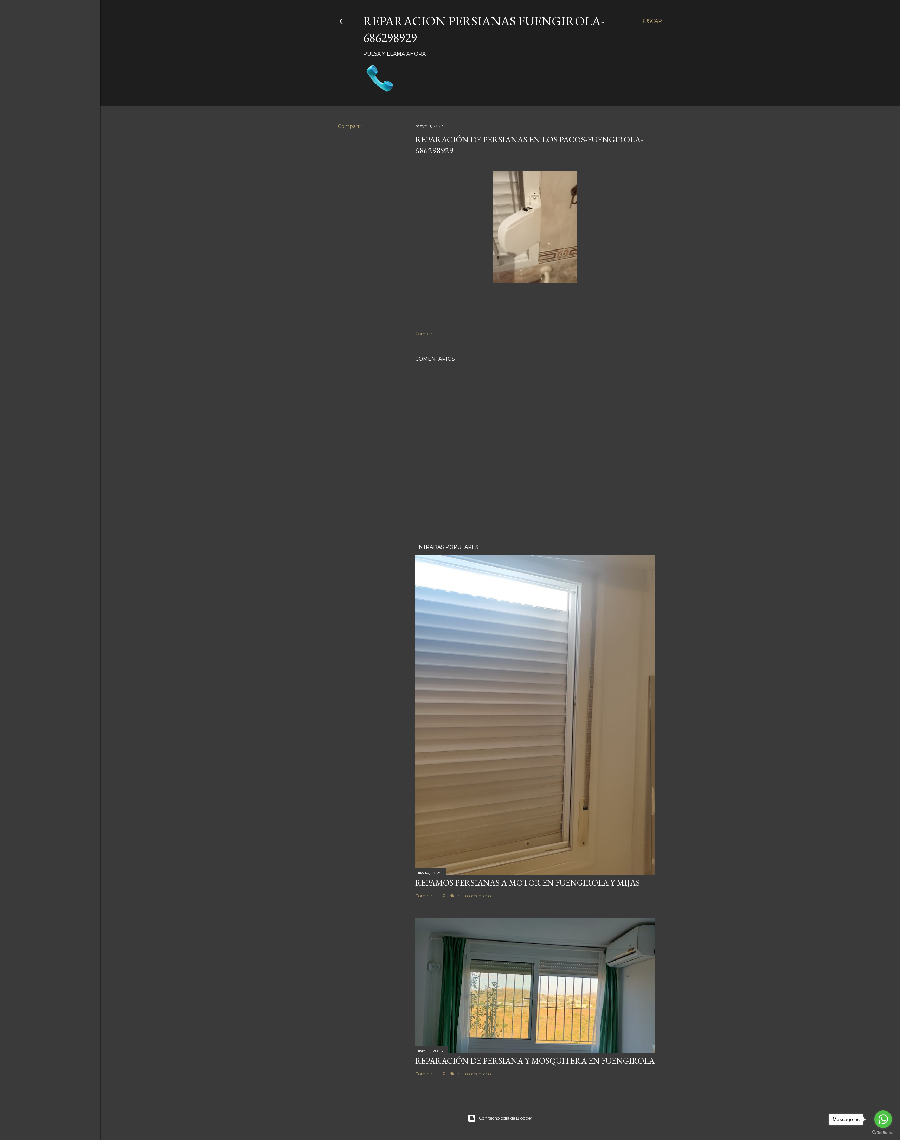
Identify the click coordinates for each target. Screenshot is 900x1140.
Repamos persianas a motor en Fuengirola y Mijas (527, 882)
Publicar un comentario (466, 895)
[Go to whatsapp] (883, 1119)
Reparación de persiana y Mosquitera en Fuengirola (535, 1060)
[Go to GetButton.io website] (883, 1132)
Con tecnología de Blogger (505, 1118)
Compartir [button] (350, 126)
